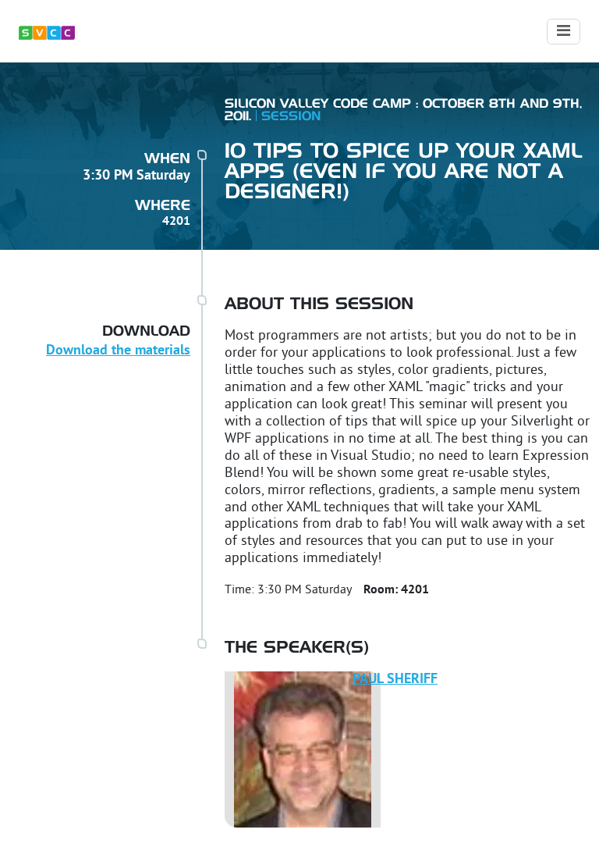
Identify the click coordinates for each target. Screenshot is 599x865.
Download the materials (118, 351)
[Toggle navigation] (563, 31)
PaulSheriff (395, 680)
